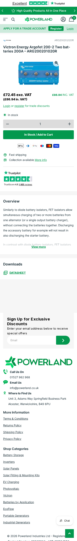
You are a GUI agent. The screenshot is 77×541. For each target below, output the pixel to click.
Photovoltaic (11, 488)
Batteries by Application (18, 502)
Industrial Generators (16, 522)
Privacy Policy (12, 438)
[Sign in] (63, 19)
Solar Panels (11, 468)
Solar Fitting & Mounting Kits (21, 475)
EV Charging (11, 482)
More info (41, 160)
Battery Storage (13, 455)
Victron (7, 495)
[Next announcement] (74, 10)
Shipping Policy (13, 432)
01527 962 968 (20, 377)
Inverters (9, 461)
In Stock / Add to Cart (38, 134)
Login (70, 28)
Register (56, 28)
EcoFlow (8, 509)
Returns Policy (12, 425)
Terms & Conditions (15, 418)
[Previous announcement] (2, 10)
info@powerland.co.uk (24, 388)
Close (13, 19)
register (19, 105)
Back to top (69, 533)
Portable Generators (16, 515)
